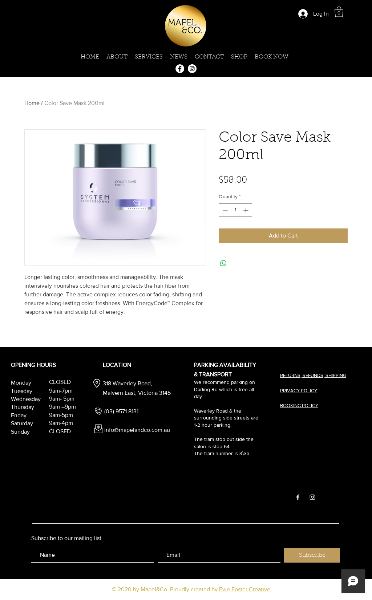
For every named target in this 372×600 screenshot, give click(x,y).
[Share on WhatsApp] (223, 263)
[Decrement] (224, 210)
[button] (339, 12)
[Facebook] (179, 68)
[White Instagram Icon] (312, 497)
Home (32, 103)
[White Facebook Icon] (298, 497)
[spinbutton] (235, 210)
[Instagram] (192, 68)
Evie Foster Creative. (245, 589)
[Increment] (246, 210)
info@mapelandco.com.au (137, 430)
